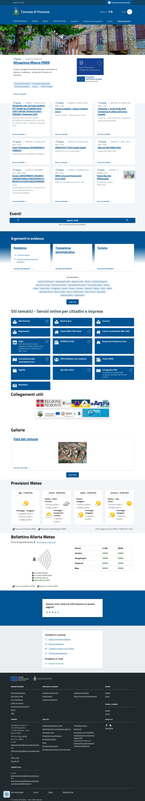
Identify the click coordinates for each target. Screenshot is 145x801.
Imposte (64, 288)
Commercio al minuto (42, 285)
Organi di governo (17, 703)
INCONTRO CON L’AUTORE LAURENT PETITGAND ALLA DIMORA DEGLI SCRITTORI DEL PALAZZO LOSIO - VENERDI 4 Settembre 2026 (28, 110)
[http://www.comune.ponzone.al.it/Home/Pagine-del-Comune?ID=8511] (68, 415)
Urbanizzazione (79, 295)
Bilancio (87, 281)
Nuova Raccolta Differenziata (104, 177)
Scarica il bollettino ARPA (25, 586)
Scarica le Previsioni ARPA (25, 529)
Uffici (12, 713)
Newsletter (109, 728)
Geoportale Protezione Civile (52, 725)
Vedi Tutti (72, 302)
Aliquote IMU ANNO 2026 (109, 147)
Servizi (45, 21)
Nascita (109, 288)
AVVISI (102, 170)
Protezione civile (78, 292)
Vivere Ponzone (59, 21)
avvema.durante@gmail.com (21, 783)
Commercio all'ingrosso (99, 281)
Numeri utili (15, 761)
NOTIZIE (18, 59)
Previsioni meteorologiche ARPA (53, 529)
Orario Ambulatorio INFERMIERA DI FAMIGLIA (28, 149)
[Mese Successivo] (127, 220)
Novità (35, 21)
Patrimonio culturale (45, 292)
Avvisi (107, 696)
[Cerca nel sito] (128, 11)
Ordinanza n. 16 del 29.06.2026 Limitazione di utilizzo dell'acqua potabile (112, 111)
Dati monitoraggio (17, 792)
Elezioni (35, 288)
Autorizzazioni (47, 696)
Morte (103, 288)
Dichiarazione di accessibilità (84, 732)
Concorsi (106, 285)
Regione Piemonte (18, 2)
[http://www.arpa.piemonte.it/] (100, 404)
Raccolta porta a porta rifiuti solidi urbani (56, 749)
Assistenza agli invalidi (63, 281)
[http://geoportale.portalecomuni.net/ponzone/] (45, 414)
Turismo (110, 21)
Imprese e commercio (81, 693)
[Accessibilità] (6, 794)
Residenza (74, 21)
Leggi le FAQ (78, 738)
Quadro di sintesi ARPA (48, 586)
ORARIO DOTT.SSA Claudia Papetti (70, 147)
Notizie (107, 693)
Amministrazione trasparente (84, 735)
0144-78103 (22, 736)
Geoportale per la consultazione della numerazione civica (56, 731)
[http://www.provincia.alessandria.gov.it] (66, 403)
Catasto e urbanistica (49, 699)
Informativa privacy (80, 725)
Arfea (44, 742)
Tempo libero (101, 292)
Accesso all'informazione (46, 281)
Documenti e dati (17, 696)
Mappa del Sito (68, 792)
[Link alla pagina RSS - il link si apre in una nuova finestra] (111, 12)
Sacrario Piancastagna (50, 746)
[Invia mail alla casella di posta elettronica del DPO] (25, 776)
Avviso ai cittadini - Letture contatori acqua (71, 110)
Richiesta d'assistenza (81, 746)
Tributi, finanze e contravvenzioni (85, 696)
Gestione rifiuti (45, 288)
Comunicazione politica (94, 285)
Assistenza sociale (77, 281)
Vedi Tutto (72, 475)
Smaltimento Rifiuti (49, 739)
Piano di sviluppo (59, 292)
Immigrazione (55, 288)
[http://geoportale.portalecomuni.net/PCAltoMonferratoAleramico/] (80, 404)
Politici (13, 710)
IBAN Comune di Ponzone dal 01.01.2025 (68, 177)
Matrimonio (88, 288)
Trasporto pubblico (67, 295)
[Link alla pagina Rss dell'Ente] (110, 725)
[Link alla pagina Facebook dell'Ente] (106, 725)
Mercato (96, 288)
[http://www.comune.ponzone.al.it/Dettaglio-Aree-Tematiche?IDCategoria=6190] (95, 413)
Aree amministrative (18, 693)
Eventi (107, 714)
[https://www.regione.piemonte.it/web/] (49, 403)
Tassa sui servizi (90, 292)
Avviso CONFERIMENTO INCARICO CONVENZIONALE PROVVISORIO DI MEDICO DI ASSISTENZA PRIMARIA (28, 178)
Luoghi (107, 710)
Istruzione (79, 288)
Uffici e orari (15, 758)
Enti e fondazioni (17, 699)
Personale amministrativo (20, 706)
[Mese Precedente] (18, 220)
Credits (50, 792)
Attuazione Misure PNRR (31, 62)
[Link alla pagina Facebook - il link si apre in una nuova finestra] (109, 12)
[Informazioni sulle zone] (46, 542)
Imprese (72, 288)
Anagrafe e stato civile (50, 693)
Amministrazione (20, 21)
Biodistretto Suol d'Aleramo (52, 736)
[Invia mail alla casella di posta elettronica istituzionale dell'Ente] (25, 745)
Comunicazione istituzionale (76, 285)
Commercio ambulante (58, 285)
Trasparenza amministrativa (92, 21)
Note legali (77, 729)
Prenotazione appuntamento (84, 743)
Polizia (69, 292)
